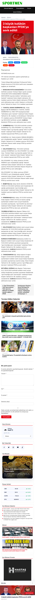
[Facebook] (4, 447)
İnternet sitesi (5, 401)
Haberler (3, 17)
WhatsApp (24, 62)
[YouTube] (18, 447)
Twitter (10, 62)
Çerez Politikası (17, 12)
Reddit (5, 65)
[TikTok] (22, 447)
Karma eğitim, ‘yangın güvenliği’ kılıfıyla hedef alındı (16, 508)
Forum (29, 8)
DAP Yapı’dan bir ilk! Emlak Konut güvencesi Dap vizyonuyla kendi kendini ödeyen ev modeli (16, 511)
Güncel (9, 17)
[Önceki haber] (26, 458)
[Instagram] (13, 447)
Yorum (3, 373)
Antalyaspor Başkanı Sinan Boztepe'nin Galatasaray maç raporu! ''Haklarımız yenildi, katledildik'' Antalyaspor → (24, 290)
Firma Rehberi (20, 8)
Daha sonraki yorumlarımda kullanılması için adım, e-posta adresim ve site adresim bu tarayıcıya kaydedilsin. (17, 411)
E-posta (4, 395)
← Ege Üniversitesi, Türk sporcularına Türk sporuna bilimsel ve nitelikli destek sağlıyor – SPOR (8, 290)
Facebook (17, 62)
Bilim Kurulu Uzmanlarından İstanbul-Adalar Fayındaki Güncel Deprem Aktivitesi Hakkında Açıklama (17, 516)
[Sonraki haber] (30, 458)
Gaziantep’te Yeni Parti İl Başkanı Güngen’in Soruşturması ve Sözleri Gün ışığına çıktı (18, 519)
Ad (2, 389)
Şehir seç (7, 433)
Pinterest (11, 65)
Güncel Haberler (8, 8)
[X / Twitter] (9, 447)
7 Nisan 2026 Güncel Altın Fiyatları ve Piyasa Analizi (17, 513)
